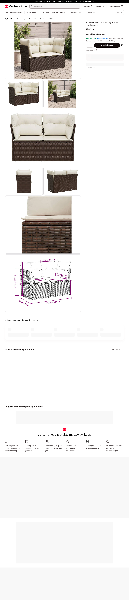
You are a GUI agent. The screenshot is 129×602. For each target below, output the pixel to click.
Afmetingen (100, 34)
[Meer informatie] (114, 41)
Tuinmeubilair (15, 19)
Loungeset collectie (27, 19)
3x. (94, 50)
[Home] (5, 19)
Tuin (8, 19)
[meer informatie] (96, 50)
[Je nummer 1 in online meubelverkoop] (16, 6)
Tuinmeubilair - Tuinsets (41, 19)
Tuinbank (53, 19)
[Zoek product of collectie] (32, 6)
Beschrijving (90, 34)
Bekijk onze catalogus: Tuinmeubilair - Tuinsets (21, 320)
